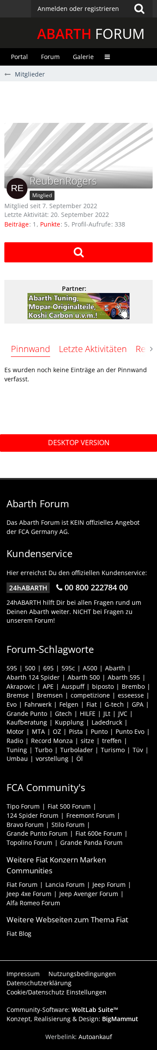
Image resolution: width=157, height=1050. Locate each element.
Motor (15, 731)
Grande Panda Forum (91, 842)
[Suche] (139, 8)
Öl (79, 758)
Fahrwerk (37, 704)
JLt (106, 713)
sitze (87, 740)
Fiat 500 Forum (69, 806)
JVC (122, 713)
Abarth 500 (84, 677)
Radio (15, 740)
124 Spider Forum (32, 815)
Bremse (18, 695)
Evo (12, 704)
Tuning (17, 750)
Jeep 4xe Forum (29, 894)
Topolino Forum (29, 842)
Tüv (138, 750)
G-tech (114, 704)
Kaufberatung (27, 722)
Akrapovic (21, 686)
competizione (90, 695)
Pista (76, 731)
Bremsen (50, 695)
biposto (103, 686)
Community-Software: (62, 1009)
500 (30, 668)
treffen (112, 740)
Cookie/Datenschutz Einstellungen (56, 992)
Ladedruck (107, 722)
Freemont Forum (90, 815)
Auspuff (72, 686)
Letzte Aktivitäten (93, 349)
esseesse (131, 695)
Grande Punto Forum (37, 833)
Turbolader (76, 750)
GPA (137, 704)
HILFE (88, 713)
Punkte (50, 224)
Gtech (63, 713)
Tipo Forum (23, 806)
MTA (38, 731)
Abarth (115, 668)
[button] (92, 8)
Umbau (17, 758)
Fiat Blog (19, 933)
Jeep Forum (109, 884)
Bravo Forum (25, 824)
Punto (99, 731)
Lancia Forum (65, 884)
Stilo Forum (68, 824)
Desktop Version (78, 442)
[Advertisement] (80, 101)
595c (68, 668)
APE (48, 686)
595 (12, 668)
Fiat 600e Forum (98, 833)
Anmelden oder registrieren (78, 8)
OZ (57, 731)
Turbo (43, 750)
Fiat (91, 704)
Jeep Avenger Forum (88, 894)
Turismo (113, 750)
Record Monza (52, 740)
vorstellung (52, 758)
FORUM (91, 33)
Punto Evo (130, 731)
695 (48, 668)
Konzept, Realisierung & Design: (72, 1019)
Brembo (133, 686)
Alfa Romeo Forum (33, 903)
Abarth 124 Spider (33, 677)
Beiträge (16, 224)
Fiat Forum (22, 884)
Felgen (68, 704)
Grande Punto (27, 713)
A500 (90, 668)
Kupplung (69, 722)
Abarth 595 (124, 677)
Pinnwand (30, 349)
